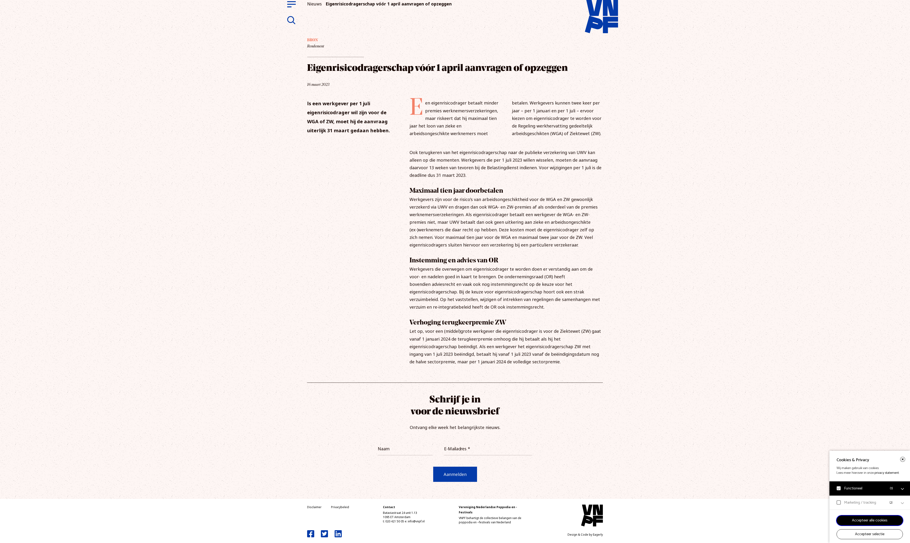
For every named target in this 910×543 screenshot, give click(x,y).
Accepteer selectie (869, 534)
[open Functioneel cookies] (902, 489)
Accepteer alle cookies (869, 520)
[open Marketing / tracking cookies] (902, 503)
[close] (902, 459)
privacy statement (886, 473)
